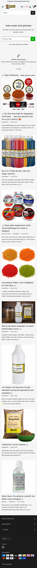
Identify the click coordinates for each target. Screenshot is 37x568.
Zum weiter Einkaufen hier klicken (18, 44)
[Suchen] (33, 13)
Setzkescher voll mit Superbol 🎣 (15, 445)
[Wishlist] (27, 7)
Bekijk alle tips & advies (28, 75)
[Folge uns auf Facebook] (3, 547)
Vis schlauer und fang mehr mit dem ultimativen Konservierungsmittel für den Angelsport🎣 (18, 390)
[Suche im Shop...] (33, 39)
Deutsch (5, 538)
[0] (34, 7)
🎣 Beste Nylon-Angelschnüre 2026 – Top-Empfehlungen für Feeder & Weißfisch (17, 228)
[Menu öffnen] (3, 6)
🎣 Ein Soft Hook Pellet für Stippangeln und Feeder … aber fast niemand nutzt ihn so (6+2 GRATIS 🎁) (17, 116)
